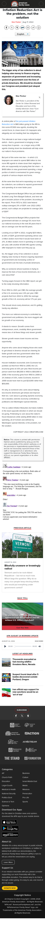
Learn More (8, 862)
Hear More (39, 641)
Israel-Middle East (29, 781)
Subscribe (22, 710)
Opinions (5, 806)
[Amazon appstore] (10, 835)
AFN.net (30, 442)
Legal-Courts (7, 785)
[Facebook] (16, 715)
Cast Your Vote (22, 628)
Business (26, 773)
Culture (25, 777)
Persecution (27, 793)
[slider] (23, 646)
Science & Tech (8, 802)
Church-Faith (7, 777)
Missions (26, 789)
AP (3, 773)
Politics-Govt (7, 797)
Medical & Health (9, 789)
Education (6, 781)
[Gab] (28, 715)
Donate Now (10, 888)
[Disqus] (22, 494)
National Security (9, 793)
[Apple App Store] (10, 822)
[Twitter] (39, 97)
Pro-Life (25, 797)
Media (25, 785)
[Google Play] (11, 829)
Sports (25, 802)
